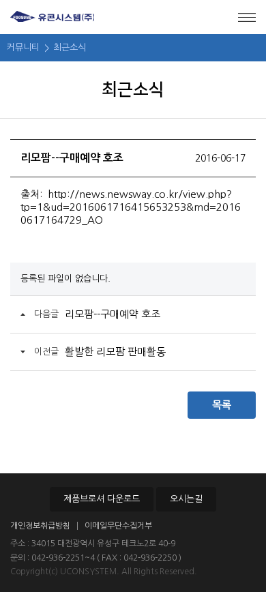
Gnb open (247, 17)
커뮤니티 (23, 47)
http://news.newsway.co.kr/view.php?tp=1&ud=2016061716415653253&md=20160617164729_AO (130, 207)
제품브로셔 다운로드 (101, 498)
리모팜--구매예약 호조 (112, 314)
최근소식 (69, 47)
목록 (221, 405)
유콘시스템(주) (52, 17)
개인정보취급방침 (40, 526)
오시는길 (186, 498)
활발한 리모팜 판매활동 (115, 351)
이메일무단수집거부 (118, 526)
